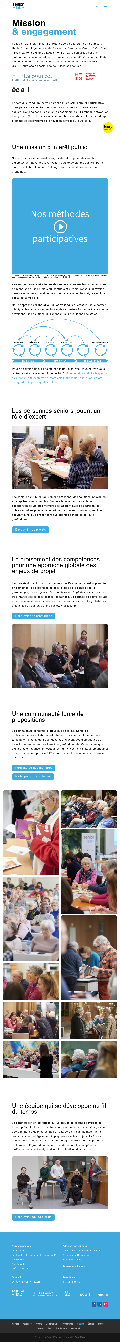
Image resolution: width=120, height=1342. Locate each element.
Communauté (52, 1324)
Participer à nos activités (33, 776)
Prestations (67, 1324)
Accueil (15, 1324)
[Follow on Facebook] (94, 1304)
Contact (40, 1329)
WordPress (80, 1337)
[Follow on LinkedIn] (99, 1304)
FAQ (50, 1329)
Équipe (91, 1324)
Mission (80, 1324)
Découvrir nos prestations (33, 616)
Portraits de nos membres (34, 768)
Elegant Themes (54, 1337)
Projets (39, 1324)
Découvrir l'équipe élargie (33, 1217)
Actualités (27, 1324)
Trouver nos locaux (74, 1266)
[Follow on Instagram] (105, 1304)
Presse (101, 1324)
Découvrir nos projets (30, 529)
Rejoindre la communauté (68, 1329)
